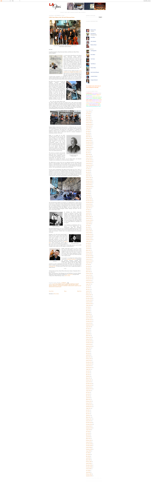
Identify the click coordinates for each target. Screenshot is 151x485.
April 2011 (88, 415)
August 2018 (88, 262)
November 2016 (89, 300)
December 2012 (89, 383)
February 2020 (88, 230)
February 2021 (88, 216)
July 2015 (88, 328)
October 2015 (88, 323)
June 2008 (88, 470)
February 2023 (88, 177)
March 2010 (88, 438)
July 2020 (88, 225)
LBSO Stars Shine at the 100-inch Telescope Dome (61, 17)
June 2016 (88, 308)
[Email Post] (68, 282)
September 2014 (89, 346)
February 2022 (88, 198)
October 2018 (88, 259)
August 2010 (88, 429)
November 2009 (89, 445)
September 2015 (89, 324)
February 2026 (88, 120)
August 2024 (88, 149)
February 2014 (88, 358)
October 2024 (88, 145)
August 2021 (88, 207)
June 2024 (88, 150)
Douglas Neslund (94, 79)
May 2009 (88, 456)
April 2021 (88, 213)
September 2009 (89, 449)
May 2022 (88, 193)
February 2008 (88, 474)
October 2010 (88, 426)
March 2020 (88, 229)
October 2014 (88, 344)
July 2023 (88, 168)
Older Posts (79, 291)
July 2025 (88, 129)
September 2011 (89, 406)
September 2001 (89, 475)
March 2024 (88, 154)
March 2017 (88, 293)
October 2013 (88, 365)
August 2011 (88, 408)
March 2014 (88, 356)
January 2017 (88, 296)
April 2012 (88, 397)
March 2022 (88, 197)
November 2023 (89, 161)
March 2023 (88, 175)
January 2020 (88, 232)
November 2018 (89, 257)
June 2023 (88, 170)
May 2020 (88, 227)
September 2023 (89, 165)
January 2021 (88, 218)
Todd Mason (93, 63)
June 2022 (88, 191)
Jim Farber (93, 58)
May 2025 (88, 133)
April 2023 (88, 174)
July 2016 (88, 307)
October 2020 (88, 222)
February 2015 (88, 337)
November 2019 (89, 236)
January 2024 (88, 158)
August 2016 (88, 305)
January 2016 (88, 317)
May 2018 (88, 268)
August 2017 (88, 284)
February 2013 (88, 380)
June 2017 (88, 287)
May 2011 (88, 413)
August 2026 (88, 111)
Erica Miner (93, 37)
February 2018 (88, 273)
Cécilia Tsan (52, 284)
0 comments (63, 282)
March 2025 (88, 136)
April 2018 (88, 269)
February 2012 (88, 401)
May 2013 (88, 374)
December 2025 (89, 124)
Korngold (54, 285)
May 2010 (88, 434)
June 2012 (88, 394)
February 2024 (88, 156)
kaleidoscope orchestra (97, 97)
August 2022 (88, 188)
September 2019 (89, 239)
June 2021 (88, 211)
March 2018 (88, 271)
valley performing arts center (94, 105)
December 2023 (89, 159)
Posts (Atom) (56, 293)
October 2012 (88, 387)
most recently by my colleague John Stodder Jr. (72, 71)
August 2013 (88, 369)
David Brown (93, 33)
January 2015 (88, 339)
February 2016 (88, 316)
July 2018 (88, 264)
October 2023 (88, 163)
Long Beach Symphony (71, 259)
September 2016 (89, 303)
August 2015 (88, 326)
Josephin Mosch (94, 76)
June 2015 (88, 330)
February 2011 (88, 419)
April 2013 (88, 376)
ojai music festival (89, 94)
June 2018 (88, 266)
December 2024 (89, 142)
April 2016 (88, 312)
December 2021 (89, 200)
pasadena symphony (96, 95)
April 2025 (88, 135)
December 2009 (89, 443)
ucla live (94, 94)
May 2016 (88, 310)
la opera (99, 93)
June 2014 (88, 351)
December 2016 (89, 298)
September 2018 (89, 261)
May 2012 (88, 395)
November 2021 (89, 202)
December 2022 (89, 181)
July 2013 (88, 371)
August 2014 (88, 348)
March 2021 (88, 214)
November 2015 (89, 321)
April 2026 (88, 117)
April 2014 (88, 355)
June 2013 (88, 372)
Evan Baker (93, 54)
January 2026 (88, 122)
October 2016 (88, 301)
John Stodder (93, 41)
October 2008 (88, 468)
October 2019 (88, 237)
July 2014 (88, 349)
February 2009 (88, 461)
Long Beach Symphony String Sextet (66, 285)
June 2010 (88, 433)
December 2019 (89, 234)
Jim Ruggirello (93, 50)
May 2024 (88, 152)
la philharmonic (89, 93)
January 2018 (88, 275)
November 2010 (89, 424)
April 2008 (88, 472)
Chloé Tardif (58, 284)
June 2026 (88, 113)
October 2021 (88, 204)
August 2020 (88, 223)
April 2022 (88, 195)
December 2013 (89, 362)
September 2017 (89, 282)
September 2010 (89, 427)
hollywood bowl (96, 99)
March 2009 (88, 459)
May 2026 (88, 115)
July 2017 (88, 285)
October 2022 (88, 184)
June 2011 (88, 411)
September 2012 (89, 388)
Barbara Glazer (93, 44)
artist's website (67, 275)
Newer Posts (51, 291)
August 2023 (88, 166)
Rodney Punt (93, 29)
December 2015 (89, 319)
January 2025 (88, 140)
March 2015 (88, 335)
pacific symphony (89, 99)
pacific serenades (89, 97)
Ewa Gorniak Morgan (95, 72)
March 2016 (88, 314)
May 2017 (88, 289)
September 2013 (89, 367)
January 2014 (88, 360)
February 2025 (88, 138)
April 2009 (88, 458)
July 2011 (88, 410)
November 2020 (89, 220)
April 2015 (88, 333)
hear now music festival (93, 103)
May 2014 (88, 353)
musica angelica (95, 93)
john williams (71, 284)
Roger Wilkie (58, 286)
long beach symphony (97, 98)
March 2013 (88, 378)
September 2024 (89, 147)
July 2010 (88, 431)
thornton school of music (96, 101)
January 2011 (88, 420)
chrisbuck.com (70, 274)
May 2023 (88, 172)
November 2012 (89, 385)
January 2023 (88, 179)
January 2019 (88, 253)
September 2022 (89, 186)
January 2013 (88, 381)
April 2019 (88, 248)
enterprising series (52, 266)
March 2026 (88, 119)
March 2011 (88, 417)
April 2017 (88, 291)
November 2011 (89, 404)
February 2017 (88, 294)
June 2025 (88, 131)
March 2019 (88, 250)
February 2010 (88, 440)
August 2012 (88, 390)
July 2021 (88, 209)
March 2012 (88, 399)
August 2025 (88, 127)
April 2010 (88, 436)
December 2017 (89, 277)
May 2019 (88, 246)
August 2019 (88, 241)
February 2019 (88, 252)
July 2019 (88, 243)
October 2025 (88, 126)
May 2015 (88, 332)
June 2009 (88, 454)
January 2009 (88, 463)
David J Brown (64, 284)
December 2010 (89, 422)
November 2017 (89, 278)
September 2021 (89, 206)
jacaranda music (89, 95)
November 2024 (89, 143)
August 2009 (88, 451)
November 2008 (89, 466)
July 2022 (88, 190)
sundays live (98, 94)
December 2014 (89, 340)
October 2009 (88, 447)
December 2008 (89, 465)
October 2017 (88, 280)
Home (65, 291)
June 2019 (88, 245)
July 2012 (88, 392)
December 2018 (89, 255)
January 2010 (88, 442)
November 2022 (89, 182)
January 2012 (88, 403)
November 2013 (89, 364)
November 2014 (89, 342)
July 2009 (88, 452)
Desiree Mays (93, 67)
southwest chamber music (91, 102)
